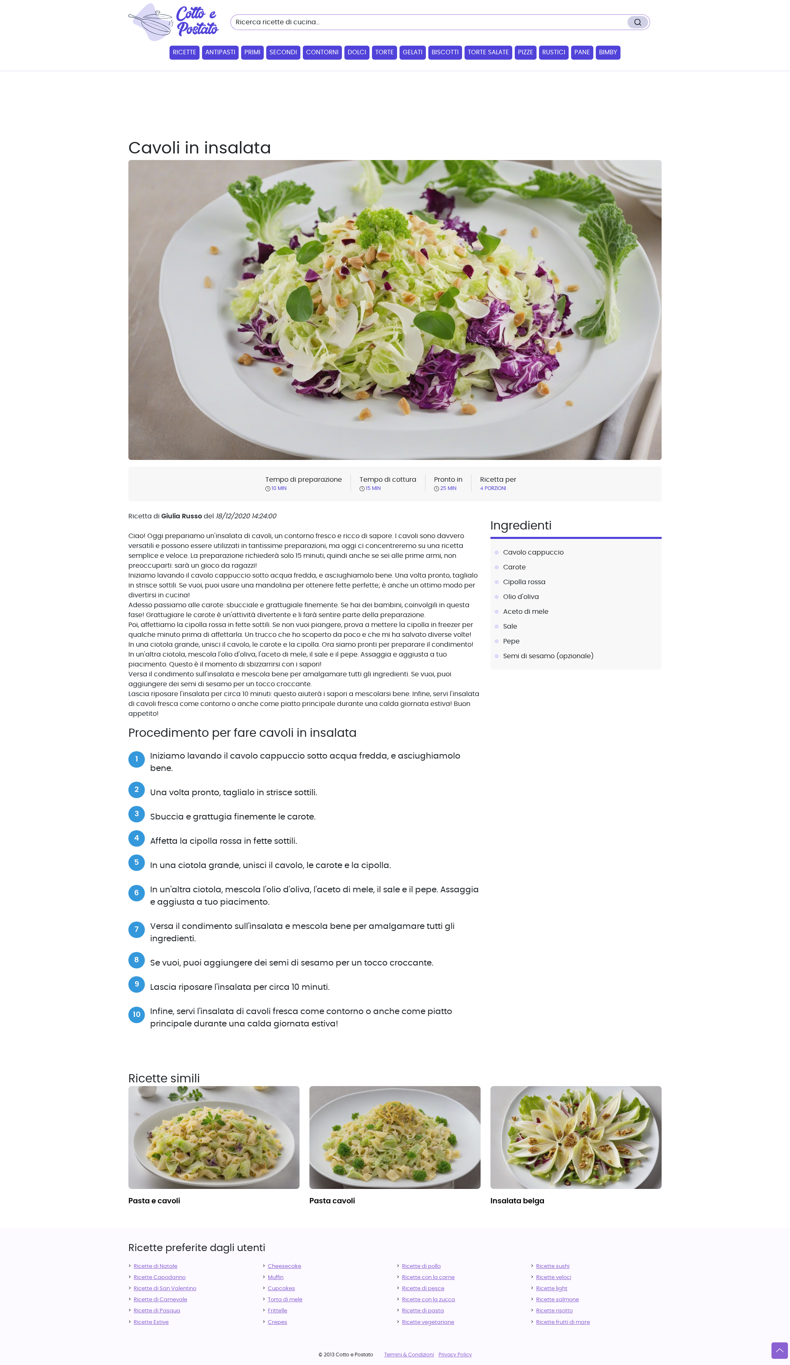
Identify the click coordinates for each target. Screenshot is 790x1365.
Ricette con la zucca (428, 1299)
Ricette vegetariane (428, 1322)
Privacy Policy (455, 1354)
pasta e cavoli (154, 1201)
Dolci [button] (357, 52)
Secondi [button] (283, 52)
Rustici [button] (553, 52)
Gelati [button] (413, 52)
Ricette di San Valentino (165, 1288)
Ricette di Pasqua (157, 1311)
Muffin (275, 1277)
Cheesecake (284, 1266)
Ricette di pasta (423, 1311)
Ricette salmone (557, 1299)
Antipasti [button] (220, 52)
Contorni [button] (322, 52)
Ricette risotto (554, 1311)
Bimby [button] (608, 52)
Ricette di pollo (421, 1266)
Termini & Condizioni (409, 1354)
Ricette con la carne (428, 1277)
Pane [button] (582, 52)
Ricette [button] (184, 52)
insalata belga (517, 1201)
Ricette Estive (151, 1322)
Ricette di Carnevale (160, 1299)
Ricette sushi (552, 1266)
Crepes (277, 1322)
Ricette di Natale (155, 1266)
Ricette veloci (553, 1277)
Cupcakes (281, 1288)
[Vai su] (779, 1350)
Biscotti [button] (445, 52)
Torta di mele (285, 1299)
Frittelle (277, 1311)
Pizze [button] (525, 52)
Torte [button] (384, 52)
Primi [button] (252, 52)
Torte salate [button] (488, 52)
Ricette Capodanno (160, 1277)
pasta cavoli (332, 1201)
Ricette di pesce (423, 1288)
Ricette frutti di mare (563, 1322)
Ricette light (551, 1288)
